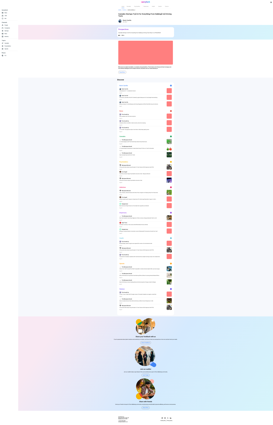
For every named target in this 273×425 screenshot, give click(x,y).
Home (119, 10)
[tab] (122, 6)
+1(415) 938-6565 (121, 420)
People (124, 10)
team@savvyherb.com (123, 421)
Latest (122, 6)
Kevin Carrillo (127, 20)
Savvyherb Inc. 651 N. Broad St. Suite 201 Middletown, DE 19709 (123, 417)
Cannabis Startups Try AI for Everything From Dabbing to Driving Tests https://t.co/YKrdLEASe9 (139, 32)
